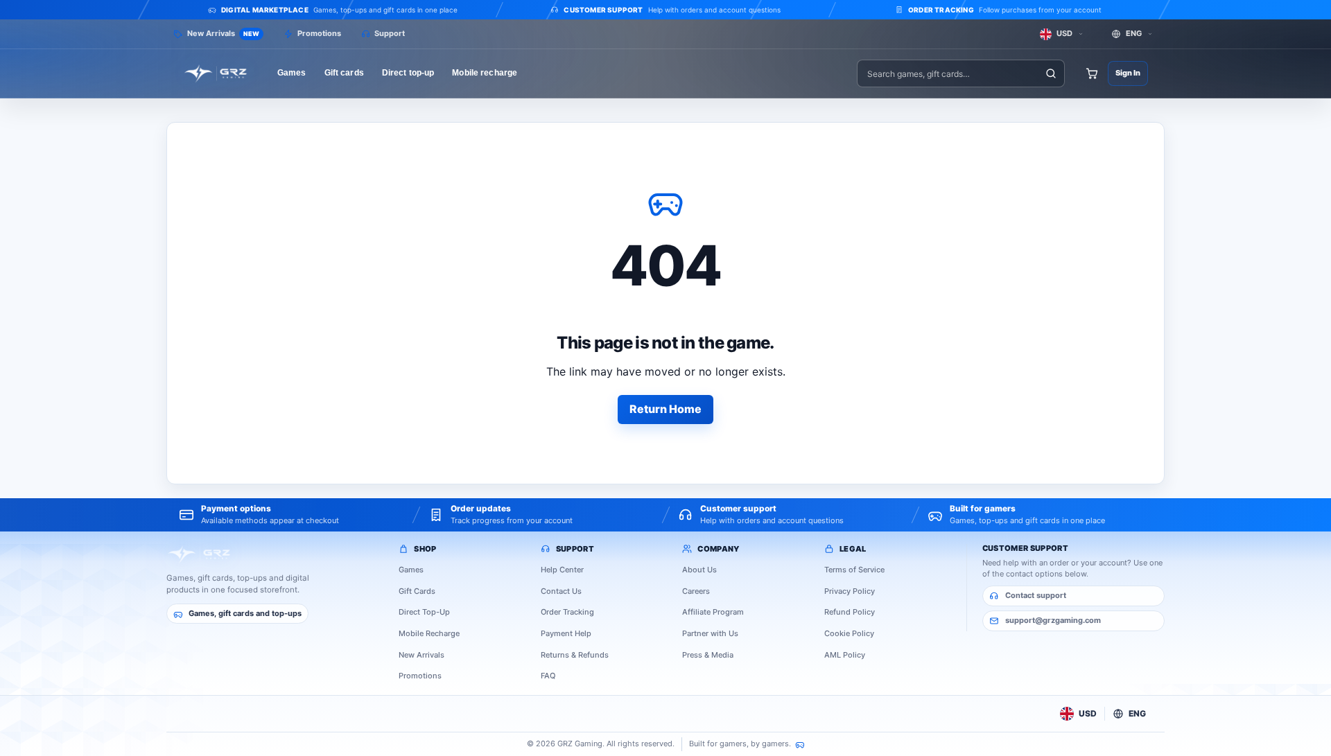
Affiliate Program (713, 612)
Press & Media (707, 655)
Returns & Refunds (575, 655)
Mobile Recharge (429, 633)
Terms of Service (854, 569)
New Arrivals (421, 655)
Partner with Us (710, 633)
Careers (696, 591)
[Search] (1050, 73)
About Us (699, 569)
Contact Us (561, 591)
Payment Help (566, 633)
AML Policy (844, 655)
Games (411, 569)
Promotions (420, 675)
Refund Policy (849, 612)
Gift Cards (417, 591)
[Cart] (1091, 73)
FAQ (548, 675)
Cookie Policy (849, 633)
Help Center (562, 569)
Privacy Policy (849, 591)
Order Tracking (567, 612)
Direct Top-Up (424, 612)
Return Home (665, 409)
